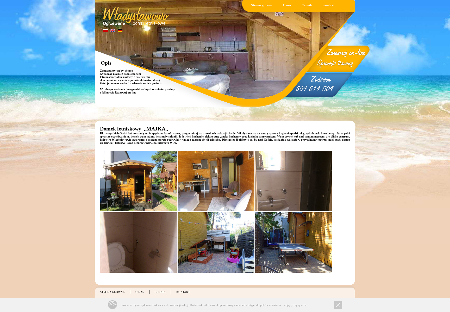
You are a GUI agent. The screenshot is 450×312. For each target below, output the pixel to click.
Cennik (307, 5)
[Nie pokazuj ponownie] (338, 305)
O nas (287, 5)
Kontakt (328, 5)
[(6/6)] (293, 242)
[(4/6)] (138, 242)
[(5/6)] (216, 242)
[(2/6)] (216, 181)
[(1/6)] (138, 181)
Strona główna (261, 5)
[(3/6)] (293, 181)
